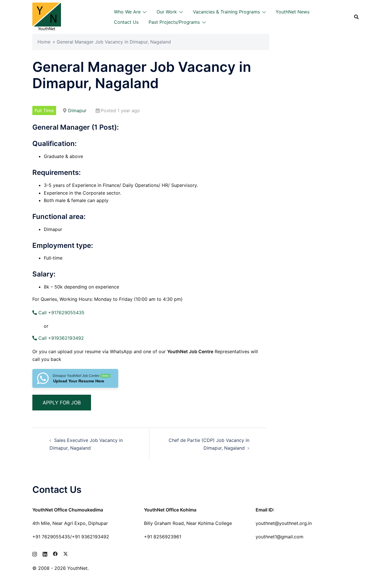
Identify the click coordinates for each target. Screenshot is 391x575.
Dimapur (77, 110)
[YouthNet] (46, 16)
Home (43, 42)
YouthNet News (292, 12)
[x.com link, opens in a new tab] (65, 553)
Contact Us (126, 22)
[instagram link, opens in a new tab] (34, 553)
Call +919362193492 (60, 338)
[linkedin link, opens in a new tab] (45, 553)
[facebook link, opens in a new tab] (55, 553)
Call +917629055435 (60, 312)
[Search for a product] (356, 17)
